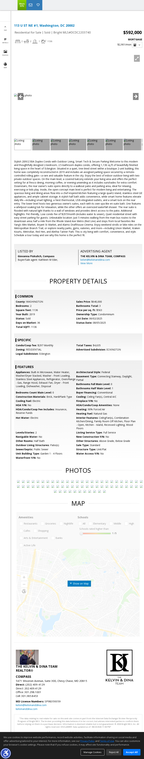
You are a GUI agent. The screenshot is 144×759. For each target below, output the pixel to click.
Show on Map (80, 583)
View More (86, 263)
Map (5, 67)
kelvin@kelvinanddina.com (95, 259)
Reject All (114, 752)
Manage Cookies (93, 752)
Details (5, 43)
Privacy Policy (87, 741)
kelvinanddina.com (26, 709)
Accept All (132, 752)
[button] (6, 753)
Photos (5, 55)
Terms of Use (107, 741)
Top (5, 30)
